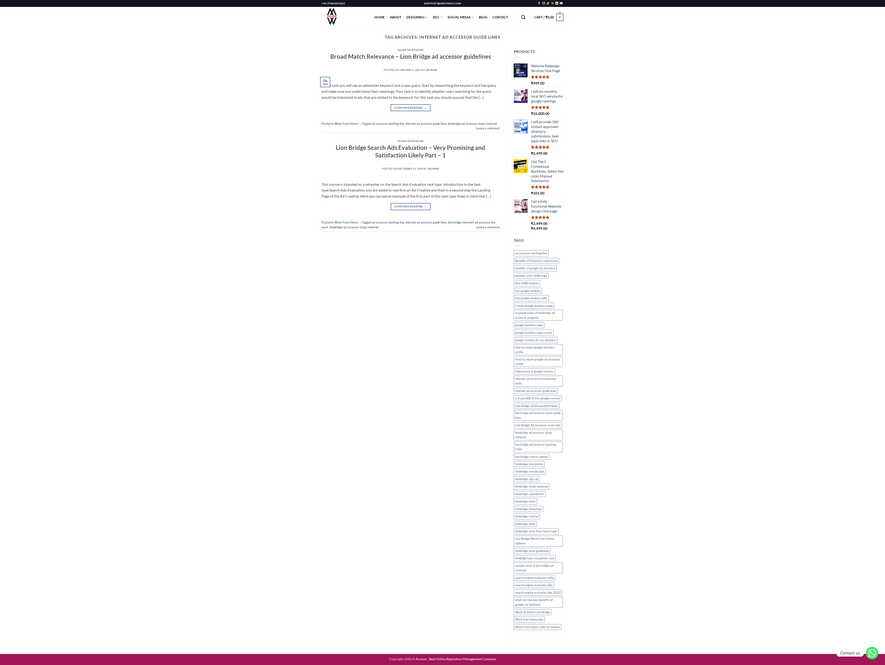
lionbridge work (525, 524)
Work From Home (411, 49)
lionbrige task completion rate (534, 558)
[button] (548, 17)
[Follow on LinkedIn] (556, 3)
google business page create (533, 332)
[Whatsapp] (872, 653)
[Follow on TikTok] (548, 3)
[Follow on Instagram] (543, 3)
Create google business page (534, 306)
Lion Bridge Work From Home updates (534, 541)
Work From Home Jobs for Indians (537, 627)
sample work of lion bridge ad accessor (534, 568)
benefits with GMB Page (531, 276)
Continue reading (410, 107)
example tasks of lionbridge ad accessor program (535, 315)
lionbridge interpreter (529, 464)
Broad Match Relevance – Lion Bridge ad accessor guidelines (410, 56)
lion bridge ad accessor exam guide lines (538, 415)
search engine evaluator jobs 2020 (538, 592)
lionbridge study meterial (531, 486)
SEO (436, 17)
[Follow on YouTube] (561, 3)
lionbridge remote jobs (529, 471)
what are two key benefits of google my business (534, 602)
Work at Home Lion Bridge (532, 612)
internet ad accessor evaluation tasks (535, 381)
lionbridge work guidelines (532, 551)
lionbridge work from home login (536, 531)
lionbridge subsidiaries (529, 494)
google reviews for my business (535, 340)
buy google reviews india (531, 298)
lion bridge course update (531, 457)
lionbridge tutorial (526, 516)
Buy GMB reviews (527, 283)
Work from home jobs (529, 619)
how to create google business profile (535, 350)
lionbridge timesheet (528, 509)
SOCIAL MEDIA (459, 17)
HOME (380, 17)
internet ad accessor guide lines (426, 123)
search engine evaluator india (534, 578)
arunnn (431, 69)
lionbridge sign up (526, 479)
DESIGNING (415, 17)
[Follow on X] (552, 3)
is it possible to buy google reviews (537, 398)
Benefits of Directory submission (536, 261)
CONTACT (500, 17)
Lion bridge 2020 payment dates (536, 406)
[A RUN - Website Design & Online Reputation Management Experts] (345, 17)
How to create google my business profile (537, 361)
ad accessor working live (388, 123)
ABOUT (395, 17)
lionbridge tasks (525, 501)
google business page (529, 325)
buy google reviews (527, 291)
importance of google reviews (534, 371)
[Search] (523, 17)
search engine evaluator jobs (534, 585)
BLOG (483, 17)
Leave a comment (488, 128)
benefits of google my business (535, 268)
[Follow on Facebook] (539, 3)
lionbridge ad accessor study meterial (472, 123)
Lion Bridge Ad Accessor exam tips (537, 425)
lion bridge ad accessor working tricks (535, 447)
